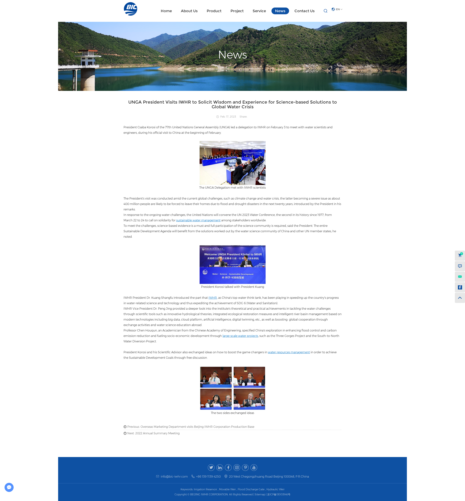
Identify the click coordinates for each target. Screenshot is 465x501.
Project (237, 11)
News (280, 11)
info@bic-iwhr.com (174, 476)
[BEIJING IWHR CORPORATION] (131, 9)
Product (214, 11)
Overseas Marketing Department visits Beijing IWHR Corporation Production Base (197, 426)
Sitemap (260, 494)
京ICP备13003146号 (278, 494)
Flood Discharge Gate (251, 489)
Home (166, 11)
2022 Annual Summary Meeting (157, 433)
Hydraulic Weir (275, 489)
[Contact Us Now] (460, 266)
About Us (189, 11)
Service (259, 11)
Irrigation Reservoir (205, 489)
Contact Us (304, 11)
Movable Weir (227, 489)
